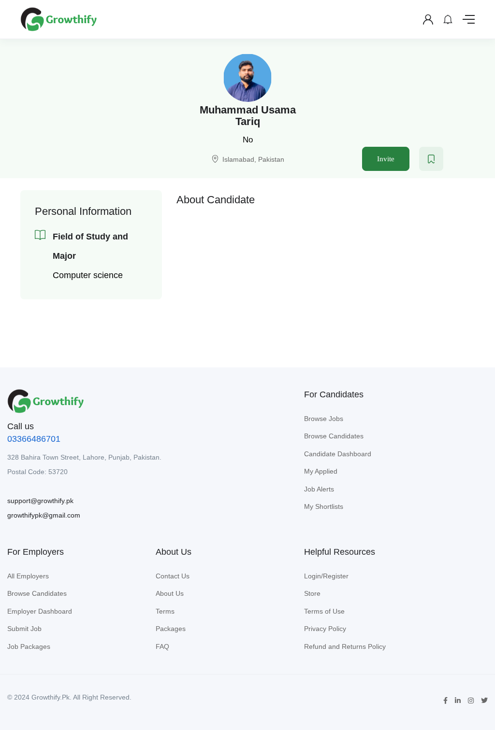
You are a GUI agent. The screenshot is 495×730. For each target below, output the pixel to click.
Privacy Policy (325, 628)
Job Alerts (319, 489)
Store (312, 593)
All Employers (28, 576)
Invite (385, 159)
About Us (170, 593)
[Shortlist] (431, 159)
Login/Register (326, 576)
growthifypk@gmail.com (43, 515)
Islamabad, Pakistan (253, 159)
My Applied (320, 471)
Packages (171, 628)
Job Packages (28, 646)
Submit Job (24, 628)
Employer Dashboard (39, 611)
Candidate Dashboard (337, 454)
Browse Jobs (323, 418)
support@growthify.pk (40, 501)
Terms (165, 611)
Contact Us (172, 576)
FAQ (162, 646)
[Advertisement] (325, 279)
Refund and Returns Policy (345, 646)
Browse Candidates (334, 436)
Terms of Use (324, 611)
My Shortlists (323, 506)
